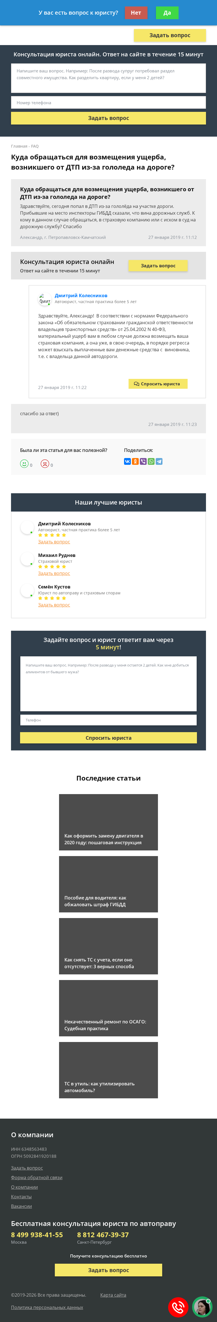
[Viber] (143, 461)
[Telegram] (159, 461)
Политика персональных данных (47, 1307)
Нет (136, 12)
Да (167, 12)
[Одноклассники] (135, 461)
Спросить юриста (160, 383)
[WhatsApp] (151, 461)
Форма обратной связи (36, 1177)
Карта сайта (113, 1295)
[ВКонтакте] (127, 461)
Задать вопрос (169, 35)
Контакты (21, 1197)
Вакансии (21, 1206)
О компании (24, 1187)
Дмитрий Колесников (81, 295)
